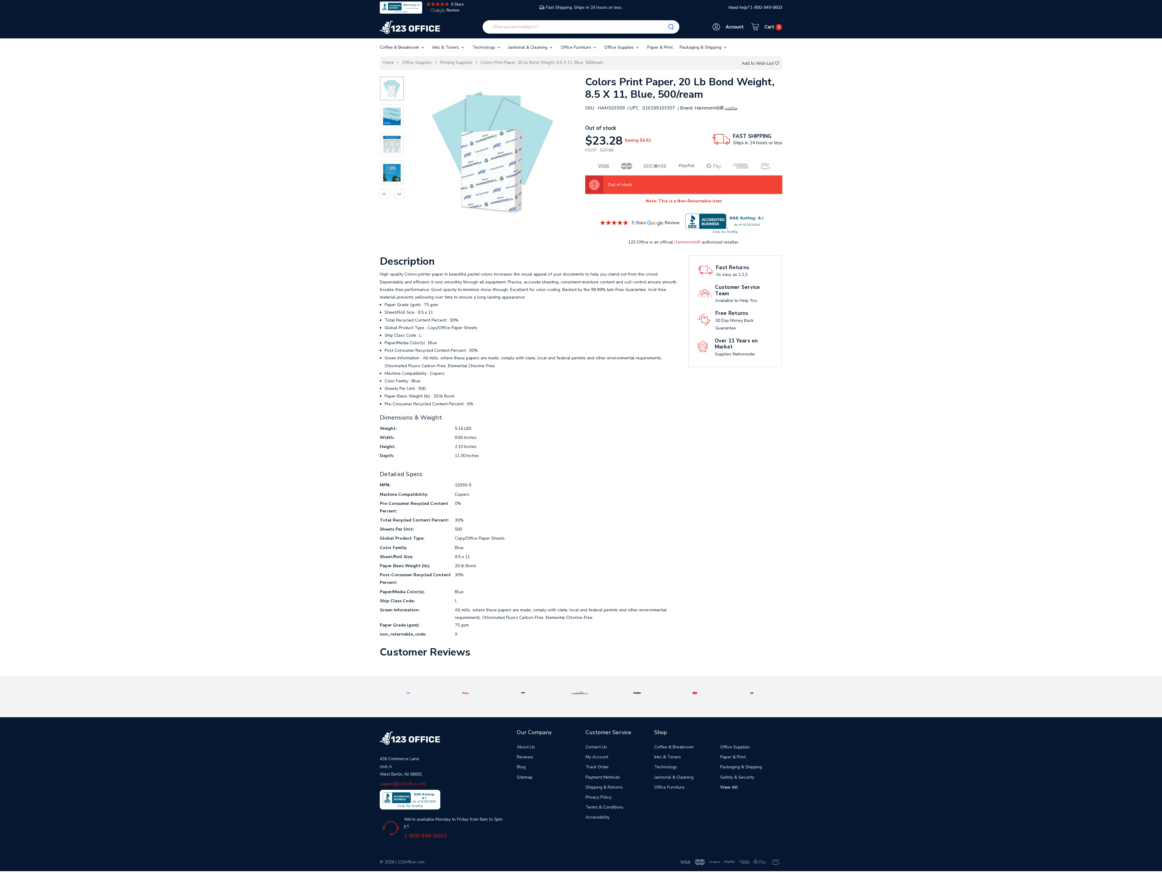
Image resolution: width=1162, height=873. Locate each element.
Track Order (597, 767)
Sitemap (525, 777)
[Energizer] (637, 692)
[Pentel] (465, 692)
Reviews (525, 757)
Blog (521, 767)
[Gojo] (752, 692)
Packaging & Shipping (701, 47)
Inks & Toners (446, 47)
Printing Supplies (456, 62)
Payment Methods (603, 777)
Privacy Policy (599, 797)
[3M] (694, 692)
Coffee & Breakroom (400, 47)
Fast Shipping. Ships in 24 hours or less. (584, 7)
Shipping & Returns (604, 787)
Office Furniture (576, 47)
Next (399, 193)
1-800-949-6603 (425, 835)
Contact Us (596, 747)
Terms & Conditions (604, 807)
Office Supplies (619, 47)
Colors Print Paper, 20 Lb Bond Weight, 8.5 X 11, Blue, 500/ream (542, 62)
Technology (484, 47)
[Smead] (523, 692)
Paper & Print (660, 47)
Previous (384, 193)
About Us (526, 747)
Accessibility (597, 817)
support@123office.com (403, 784)
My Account (597, 757)
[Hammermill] (580, 692)
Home (388, 62)
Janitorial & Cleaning (528, 47)
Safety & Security (737, 777)
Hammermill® (687, 242)
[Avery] (408, 692)
